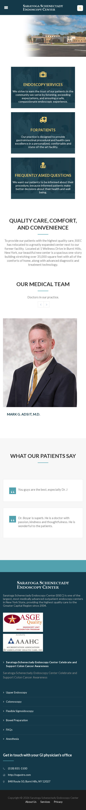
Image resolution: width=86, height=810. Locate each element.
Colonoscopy (14, 701)
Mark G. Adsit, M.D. (23, 414)
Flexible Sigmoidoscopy (20, 711)
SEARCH (80, 9)
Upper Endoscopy (16, 692)
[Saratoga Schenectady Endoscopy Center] (43, 7)
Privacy (58, 801)
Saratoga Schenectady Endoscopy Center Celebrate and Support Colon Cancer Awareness (41, 664)
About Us (30, 801)
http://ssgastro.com (19, 774)
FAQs (9, 729)
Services (45, 801)
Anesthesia (12, 738)
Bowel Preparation (17, 720)
